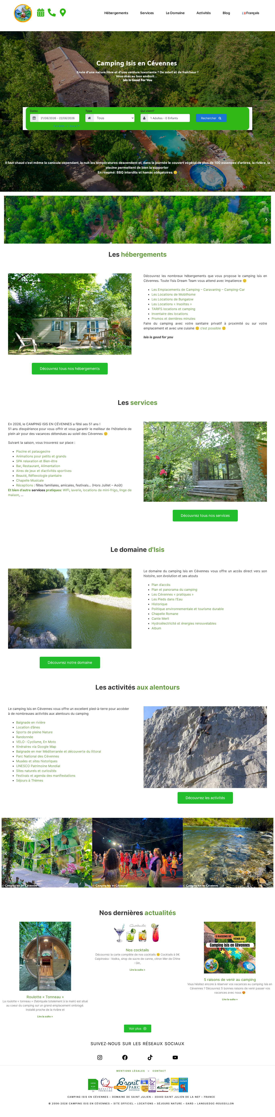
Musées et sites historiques (36, 761)
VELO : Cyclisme (28, 742)
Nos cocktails (137, 950)
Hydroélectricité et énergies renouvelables (184, 623)
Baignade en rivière (30, 722)
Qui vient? (147, 111)
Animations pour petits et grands (41, 456)
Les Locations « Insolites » (172, 304)
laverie (76, 490)
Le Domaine (175, 13)
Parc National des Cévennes (37, 756)
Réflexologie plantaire (45, 476)
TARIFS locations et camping (173, 309)
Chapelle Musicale (30, 480)
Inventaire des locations (170, 314)
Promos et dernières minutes (173, 318)
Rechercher (209, 118)
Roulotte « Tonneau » (45, 997)
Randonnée (24, 737)
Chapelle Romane (165, 614)
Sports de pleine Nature (34, 732)
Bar (18, 466)
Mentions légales (130, 1070)
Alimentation (50, 466)
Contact (159, 1070)
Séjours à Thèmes (29, 780)
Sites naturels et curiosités (36, 771)
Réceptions (24, 485)
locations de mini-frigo (100, 490)
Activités (203, 13)
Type (88, 111)
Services (147, 13)
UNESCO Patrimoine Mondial (38, 766)
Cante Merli (160, 618)
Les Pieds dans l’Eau (167, 599)
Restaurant (31, 466)
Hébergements (116, 13)
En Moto (49, 742)
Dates (34, 111)
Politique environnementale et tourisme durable (188, 609)
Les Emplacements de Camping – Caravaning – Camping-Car (198, 290)
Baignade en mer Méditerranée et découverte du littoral (58, 751)
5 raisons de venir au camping (230, 979)
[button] (8, 219)
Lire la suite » (45, 1016)
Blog (226, 13)
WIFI (66, 490)
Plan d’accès (161, 585)
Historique (159, 604)
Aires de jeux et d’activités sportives (43, 471)
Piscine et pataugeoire (33, 451)
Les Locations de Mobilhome (173, 294)
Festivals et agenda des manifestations (45, 776)
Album (156, 628)
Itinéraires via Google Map (36, 747)
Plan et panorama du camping (174, 589)
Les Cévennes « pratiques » (173, 594)
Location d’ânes (28, 727)
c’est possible (210, 328)
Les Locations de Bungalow (172, 299)
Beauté (21, 476)
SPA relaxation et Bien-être (36, 461)
